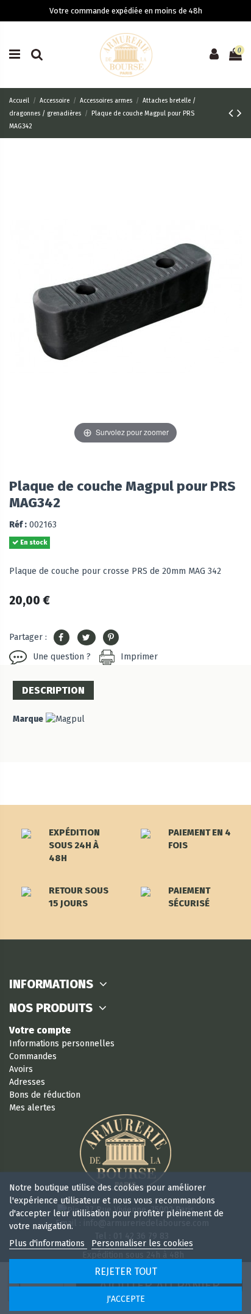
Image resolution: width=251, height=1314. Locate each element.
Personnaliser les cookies (142, 1243)
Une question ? (62, 656)
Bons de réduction (44, 1095)
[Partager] (61, 638)
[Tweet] (86, 638)
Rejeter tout (125, 1271)
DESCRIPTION (53, 690)
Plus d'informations (48, 1243)
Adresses (27, 1082)
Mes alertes (32, 1108)
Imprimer (139, 656)
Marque (28, 719)
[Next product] (239, 113)
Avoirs (21, 1069)
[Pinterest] (111, 638)
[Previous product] (232, 113)
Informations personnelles (62, 1043)
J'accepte (126, 1299)
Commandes (33, 1056)
